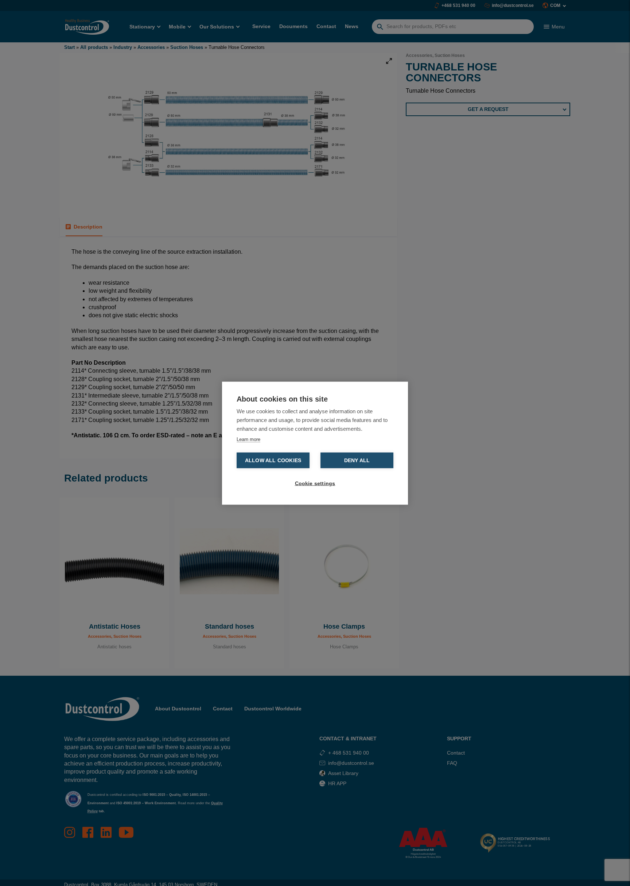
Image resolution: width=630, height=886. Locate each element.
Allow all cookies (273, 460)
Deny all (357, 460)
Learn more (248, 439)
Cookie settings (315, 483)
